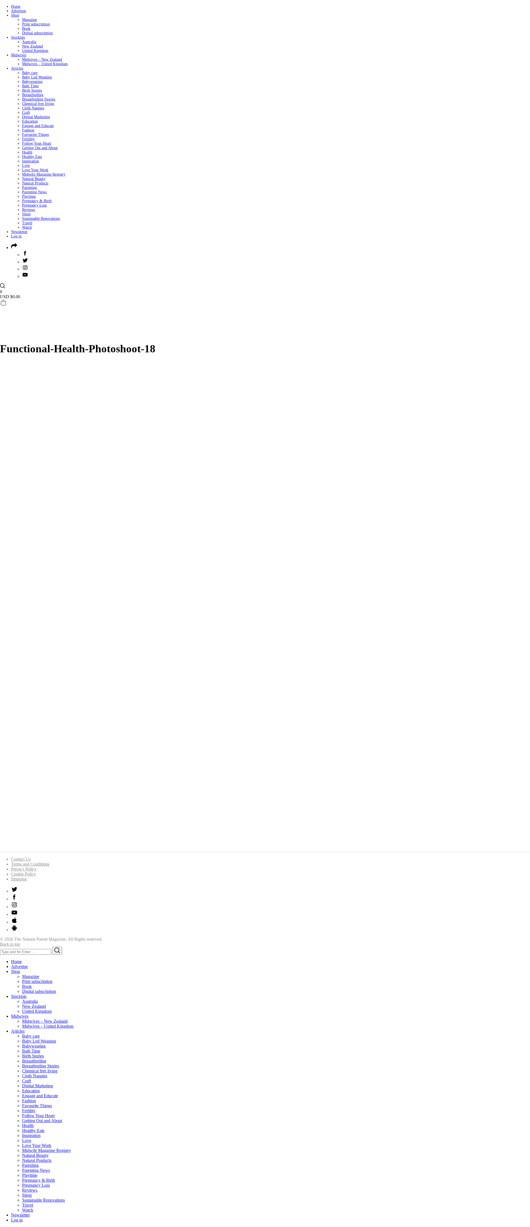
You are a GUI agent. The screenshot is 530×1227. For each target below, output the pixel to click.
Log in (16, 236)
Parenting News (34, 192)
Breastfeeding (32, 95)
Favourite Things (35, 135)
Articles (17, 68)
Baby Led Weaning (37, 77)
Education (30, 121)
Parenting (29, 188)
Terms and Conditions (30, 864)
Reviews (28, 210)
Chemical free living (38, 104)
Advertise (18, 11)
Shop (15, 15)
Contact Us (21, 859)
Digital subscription (37, 33)
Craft (26, 112)
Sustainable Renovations (41, 218)
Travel (27, 223)
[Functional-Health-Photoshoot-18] (161, 844)
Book (26, 29)
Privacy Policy (23, 869)
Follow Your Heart (36, 143)
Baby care (30, 73)
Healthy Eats (32, 157)
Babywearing (32, 82)
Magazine (29, 20)
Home (15, 6)
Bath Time (30, 86)
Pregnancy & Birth (37, 201)
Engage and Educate (38, 126)
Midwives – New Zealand (42, 59)
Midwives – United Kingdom (45, 64)
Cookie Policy (23, 874)
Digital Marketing (36, 117)
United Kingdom (35, 51)
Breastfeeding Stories (38, 99)
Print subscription (36, 24)
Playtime (29, 196)
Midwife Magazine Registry (43, 174)
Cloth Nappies (33, 108)
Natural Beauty (34, 179)
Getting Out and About (40, 148)
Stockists (18, 37)
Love (26, 165)
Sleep (26, 214)
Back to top (10, 944)
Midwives (18, 55)
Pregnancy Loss (34, 205)
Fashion (28, 130)
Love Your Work (35, 170)
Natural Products (35, 183)
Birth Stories (32, 90)
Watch (27, 227)
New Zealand (32, 46)
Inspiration (30, 161)
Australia (29, 42)
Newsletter (19, 232)
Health (27, 152)
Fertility (28, 139)
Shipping (19, 879)
